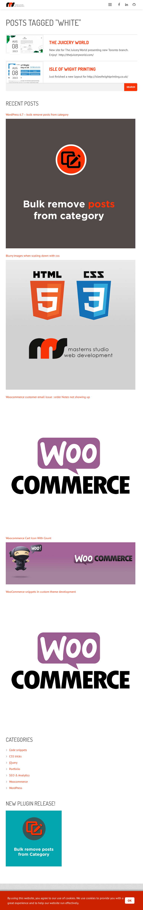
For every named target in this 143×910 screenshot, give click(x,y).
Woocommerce (18, 781)
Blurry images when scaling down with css (33, 255)
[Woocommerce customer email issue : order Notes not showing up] (71, 466)
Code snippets (18, 750)
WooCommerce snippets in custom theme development (41, 592)
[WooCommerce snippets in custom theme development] (71, 661)
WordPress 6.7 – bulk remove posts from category (37, 114)
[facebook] (119, 4)
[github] (134, 4)
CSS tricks (15, 756)
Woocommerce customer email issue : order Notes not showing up (48, 397)
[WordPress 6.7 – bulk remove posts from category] (71, 184)
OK (130, 900)
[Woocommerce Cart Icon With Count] (71, 563)
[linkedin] (126, 4)
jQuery (13, 762)
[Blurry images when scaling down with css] (71, 325)
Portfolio (14, 769)
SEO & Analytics (19, 775)
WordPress (15, 788)
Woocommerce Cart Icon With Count (28, 538)
